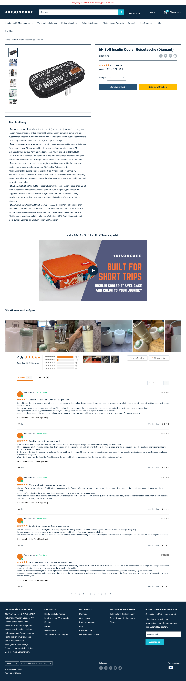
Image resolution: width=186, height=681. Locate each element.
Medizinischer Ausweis (113, 23)
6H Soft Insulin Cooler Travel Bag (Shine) (32, 417)
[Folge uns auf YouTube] (115, 668)
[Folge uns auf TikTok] (120, 668)
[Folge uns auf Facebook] (101, 668)
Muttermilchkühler (69, 23)
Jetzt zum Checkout (158, 87)
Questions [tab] (41, 377)
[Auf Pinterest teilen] (165, 56)
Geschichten (84, 618)
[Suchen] (121, 12)
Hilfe (159, 23)
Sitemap (113, 622)
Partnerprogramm (87, 622)
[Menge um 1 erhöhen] (123, 77)
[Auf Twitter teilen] (170, 56)
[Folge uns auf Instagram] (106, 668)
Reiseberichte (85, 630)
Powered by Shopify (13, 673)
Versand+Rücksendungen (56, 634)
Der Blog (9, 31)
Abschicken (154, 642)
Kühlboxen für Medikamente (17, 23)
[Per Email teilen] (175, 56)
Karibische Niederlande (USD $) (34, 663)
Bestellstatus (50, 630)
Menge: (102, 78)
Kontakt (47, 622)
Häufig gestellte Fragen (54, 614)
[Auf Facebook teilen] (161, 56)
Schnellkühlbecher (90, 23)
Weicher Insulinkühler (47, 23)
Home (7, 40)
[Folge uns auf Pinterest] (110, 668)
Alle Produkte (146, 23)
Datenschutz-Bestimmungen (122, 614)
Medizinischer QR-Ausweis (56, 618)
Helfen (47, 626)
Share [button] (22, 424)
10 (109, 593)
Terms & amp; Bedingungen (122, 618)
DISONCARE (104, 56)
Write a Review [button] (160, 358)
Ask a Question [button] (138, 358)
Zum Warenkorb (117, 87)
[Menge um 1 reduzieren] (110, 77)
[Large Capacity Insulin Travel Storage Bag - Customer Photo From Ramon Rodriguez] (105, 359)
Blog (81, 626)
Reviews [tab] (21, 377)
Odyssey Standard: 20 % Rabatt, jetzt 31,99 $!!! (93, 3)
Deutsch (9, 663)
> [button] (115, 593)
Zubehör (132, 23)
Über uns (83, 614)
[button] (163, 424)
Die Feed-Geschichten (89, 634)
